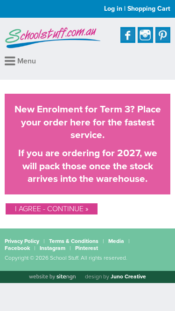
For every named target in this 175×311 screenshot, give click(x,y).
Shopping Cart (148, 9)
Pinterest (86, 248)
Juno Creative (128, 276)
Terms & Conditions (73, 241)
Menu (25, 61)
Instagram (52, 248)
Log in (113, 9)
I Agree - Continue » (51, 209)
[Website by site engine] (52, 277)
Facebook (17, 248)
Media (116, 241)
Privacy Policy (22, 241)
